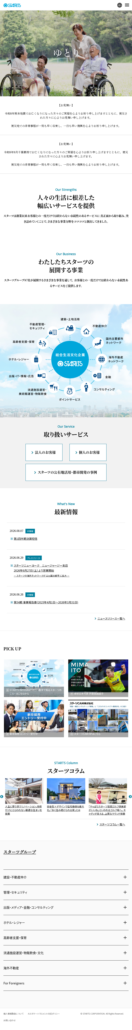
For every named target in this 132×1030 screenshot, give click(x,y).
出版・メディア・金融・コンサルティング (28, 907)
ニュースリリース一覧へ (111, 618)
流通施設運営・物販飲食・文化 (23, 953)
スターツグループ (19, 852)
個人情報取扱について (13, 1013)
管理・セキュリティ (15, 892)
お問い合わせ (9, 1020)
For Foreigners (13, 983)
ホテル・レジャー (14, 922)
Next (130, 796)
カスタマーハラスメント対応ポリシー (44, 1013)
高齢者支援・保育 (15, 937)
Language (120, 5)
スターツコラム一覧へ (112, 824)
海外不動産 (11, 968)
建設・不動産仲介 (15, 877)
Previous (1, 796)
